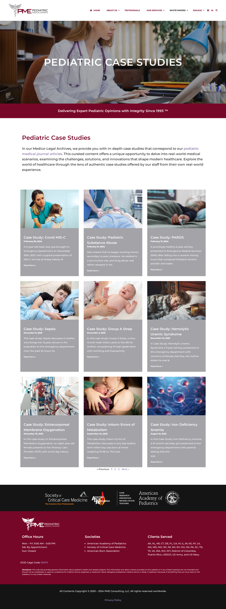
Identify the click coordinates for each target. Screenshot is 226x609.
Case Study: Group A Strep (109, 329)
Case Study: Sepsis (39, 329)
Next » (125, 469)
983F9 (44, 562)
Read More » (30, 265)
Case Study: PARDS (167, 237)
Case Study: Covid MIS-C (45, 237)
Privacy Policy (113, 600)
